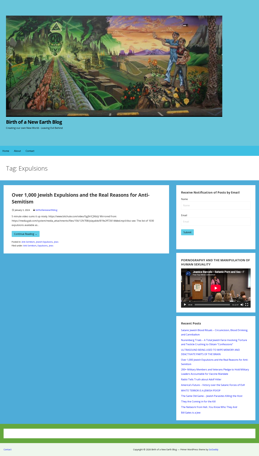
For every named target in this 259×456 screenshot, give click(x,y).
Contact (30, 151)
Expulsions (43, 245)
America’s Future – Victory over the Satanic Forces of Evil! (213, 385)
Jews (56, 241)
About (17, 151)
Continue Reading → (25, 234)
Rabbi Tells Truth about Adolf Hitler (201, 379)
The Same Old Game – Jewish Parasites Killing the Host (211, 396)
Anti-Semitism (28, 241)
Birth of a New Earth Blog (34, 122)
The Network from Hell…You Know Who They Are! (209, 407)
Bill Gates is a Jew (190, 412)
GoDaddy (213, 449)
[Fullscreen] (246, 304)
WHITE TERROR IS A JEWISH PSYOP (200, 390)
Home (5, 151)
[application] (216, 288)
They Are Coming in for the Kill (198, 401)
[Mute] (241, 304)
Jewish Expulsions (44, 241)
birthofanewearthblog (46, 210)
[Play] (184, 304)
